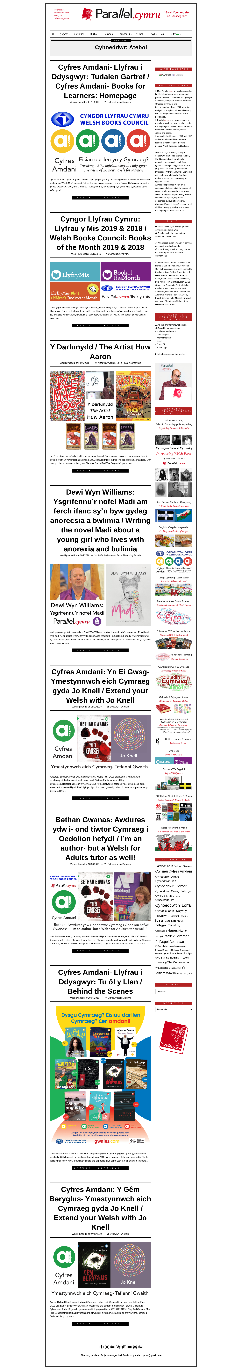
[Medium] (129, 1347)
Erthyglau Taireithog (168, 925)
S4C (157, 957)
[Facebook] (101, 1347)
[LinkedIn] (112, 1347)
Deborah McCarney (176, 275)
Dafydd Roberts (181, 269)
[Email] (135, 1347)
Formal (167, 204)
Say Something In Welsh (175, 957)
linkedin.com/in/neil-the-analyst (171, 354)
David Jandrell (183, 272)
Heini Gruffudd (172, 282)
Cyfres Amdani (115, 102)
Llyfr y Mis (125, 254)
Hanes (172, 930)
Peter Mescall (176, 298)
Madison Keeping (173, 288)
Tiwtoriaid (124, 707)
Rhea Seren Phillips (173, 301)
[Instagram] (124, 1347)
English (179, 75)
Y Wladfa (170, 973)
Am (162, 34)
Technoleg (161, 962)
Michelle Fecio (171, 295)
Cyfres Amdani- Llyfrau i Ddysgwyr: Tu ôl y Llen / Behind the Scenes (100, 981)
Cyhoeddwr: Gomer (171, 886)
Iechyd (159, 936)
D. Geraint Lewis (177, 916)
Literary (175, 204)
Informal (159, 204)
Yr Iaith (139, 34)
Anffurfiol (79, 34)
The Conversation (178, 962)
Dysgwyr (63, 34)
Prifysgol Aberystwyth (165, 946)
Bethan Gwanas (178, 262)
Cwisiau (161, 871)
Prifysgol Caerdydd (163, 950)
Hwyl (152, 34)
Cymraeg (166, 75)
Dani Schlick (170, 272)
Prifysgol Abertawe (169, 942)
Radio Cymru (162, 953)
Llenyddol (108, 34)
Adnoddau (125, 34)
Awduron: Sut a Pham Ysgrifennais (124, 363)
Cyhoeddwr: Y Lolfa (173, 905)
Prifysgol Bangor (181, 946)
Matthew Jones (172, 291)
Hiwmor (183, 930)
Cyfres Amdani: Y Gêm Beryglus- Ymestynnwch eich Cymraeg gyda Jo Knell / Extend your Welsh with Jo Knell (100, 1208)
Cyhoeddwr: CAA (165, 881)
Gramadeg (161, 931)
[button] (189, 991)
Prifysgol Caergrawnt (181, 950)
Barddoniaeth (164, 866)
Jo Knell (179, 285)
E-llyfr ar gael (184, 973)
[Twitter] (107, 1347)
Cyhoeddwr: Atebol (167, 876)
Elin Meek (185, 279)
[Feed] (140, 1347)
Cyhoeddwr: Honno (172, 896)
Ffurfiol (93, 34)
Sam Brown (170, 304)
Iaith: (173, 34)
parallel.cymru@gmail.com (147, 1355)
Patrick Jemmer (162, 298)
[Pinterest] (118, 1347)
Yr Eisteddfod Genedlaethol (168, 968)
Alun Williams (164, 262)
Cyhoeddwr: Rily (164, 900)
